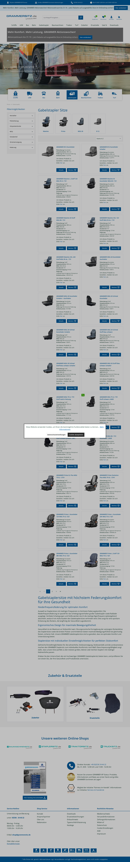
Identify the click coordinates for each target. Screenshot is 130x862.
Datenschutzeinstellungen (56, 435)
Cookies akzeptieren (76, 435)
